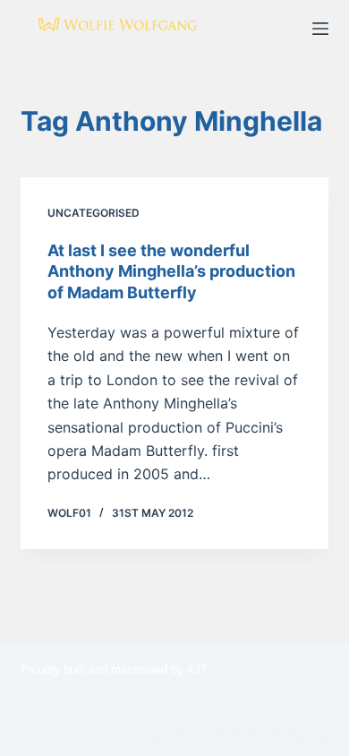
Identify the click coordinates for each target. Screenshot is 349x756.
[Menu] (320, 29)
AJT (197, 669)
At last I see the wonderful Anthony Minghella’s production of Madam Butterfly (171, 271)
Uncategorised (93, 212)
